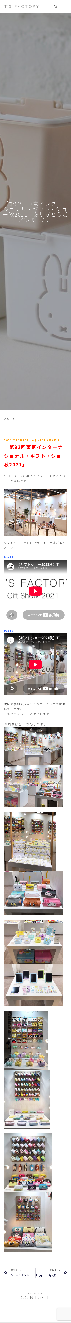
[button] (64, 6)
